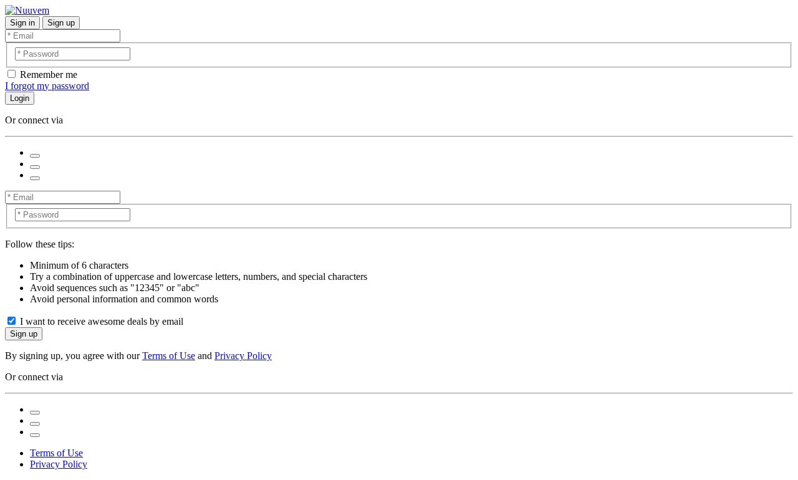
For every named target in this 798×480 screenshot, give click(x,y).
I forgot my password (47, 85)
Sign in (22, 22)
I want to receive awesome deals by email (101, 321)
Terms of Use (168, 355)
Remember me (48, 74)
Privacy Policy (243, 355)
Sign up (61, 22)
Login (19, 98)
